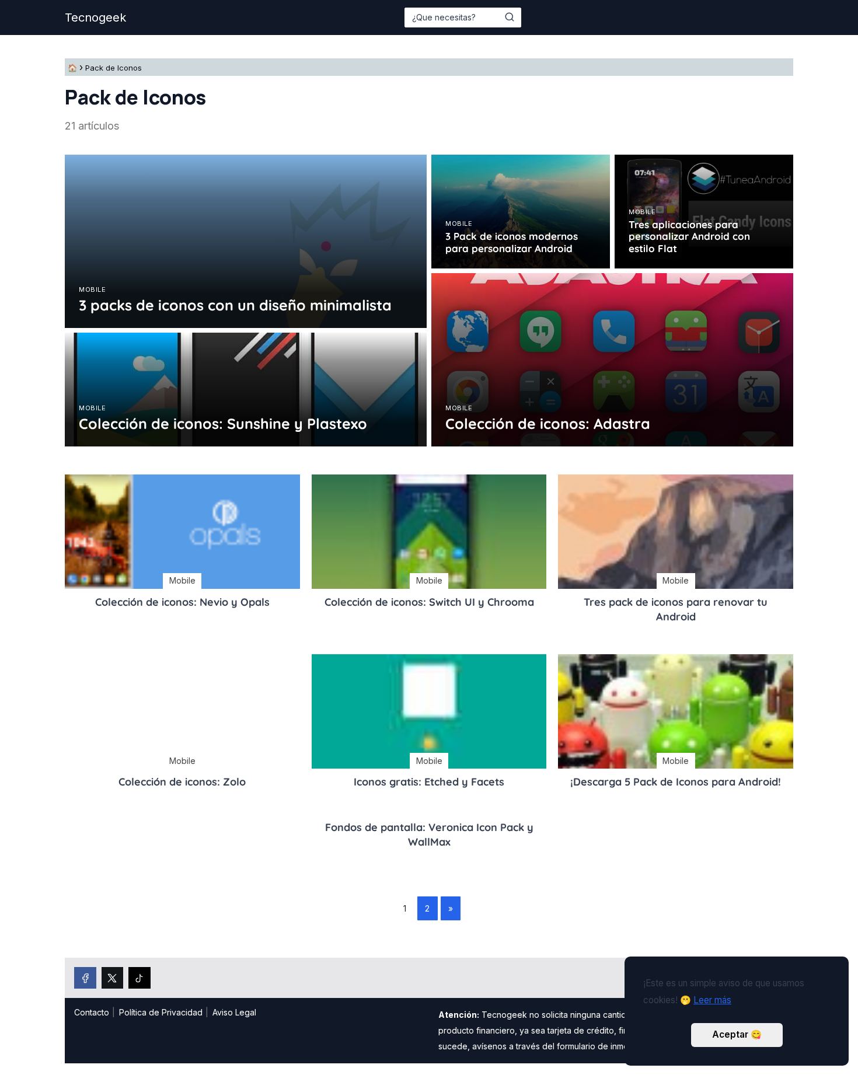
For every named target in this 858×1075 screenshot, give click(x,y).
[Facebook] (85, 978)
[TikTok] (139, 978)
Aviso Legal (234, 1012)
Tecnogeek (95, 18)
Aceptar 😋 (737, 1034)
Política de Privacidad (161, 1012)
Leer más (712, 1000)
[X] (113, 978)
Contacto (91, 1012)
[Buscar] (509, 17)
